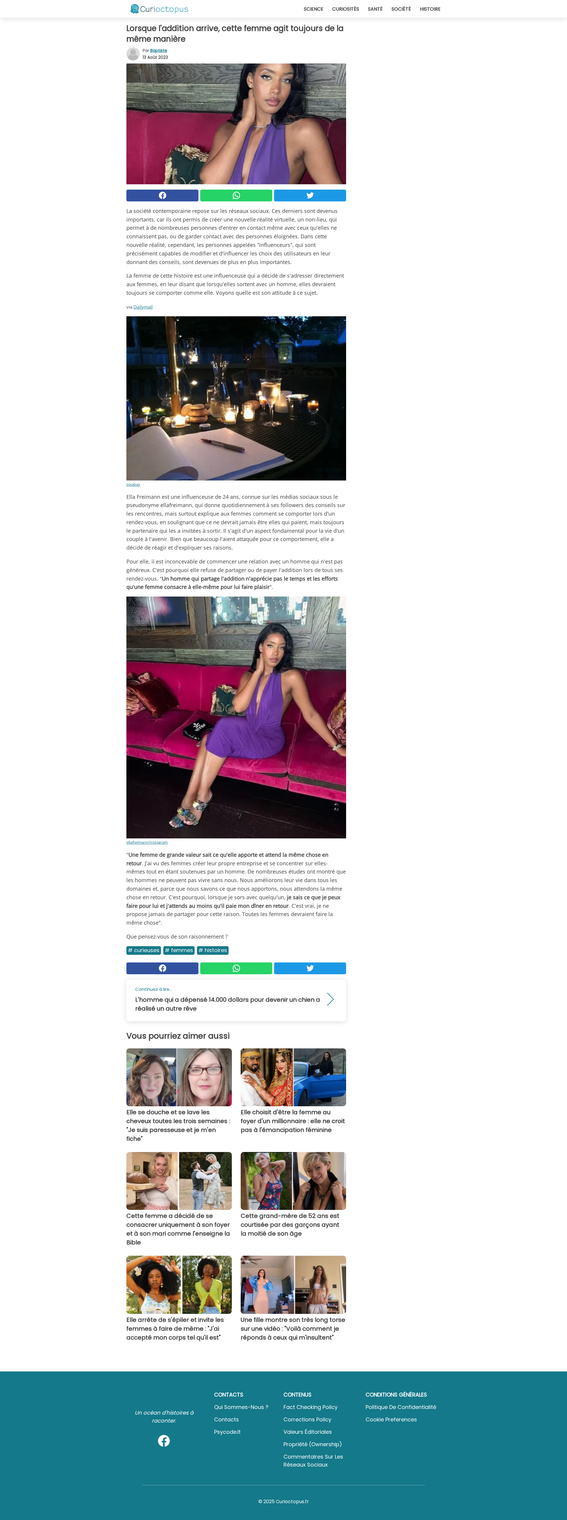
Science (313, 9)
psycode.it (227, 1432)
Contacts (226, 1419)
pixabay (133, 484)
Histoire (430, 9)
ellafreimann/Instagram (147, 842)
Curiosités (345, 9)
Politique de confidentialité (401, 1407)
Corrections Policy (307, 1419)
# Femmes (179, 950)
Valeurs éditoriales (308, 1432)
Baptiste (158, 50)
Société (401, 9)
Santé (375, 9)
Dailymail (143, 307)
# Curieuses (143, 950)
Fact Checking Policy (311, 1407)
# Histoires (212, 950)
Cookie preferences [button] (391, 1419)
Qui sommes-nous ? (241, 1407)
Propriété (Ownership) (313, 1444)
